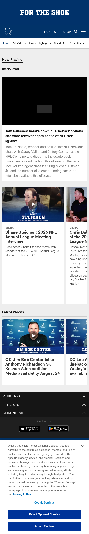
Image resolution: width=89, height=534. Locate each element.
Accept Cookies (45, 526)
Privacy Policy (53, 494)
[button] (44, 109)
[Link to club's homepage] (8, 30)
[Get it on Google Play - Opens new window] (58, 435)
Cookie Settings (44, 502)
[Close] (82, 450)
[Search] (75, 31)
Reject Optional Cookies (44, 514)
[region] (44, 489)
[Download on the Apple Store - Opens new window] (29, 434)
